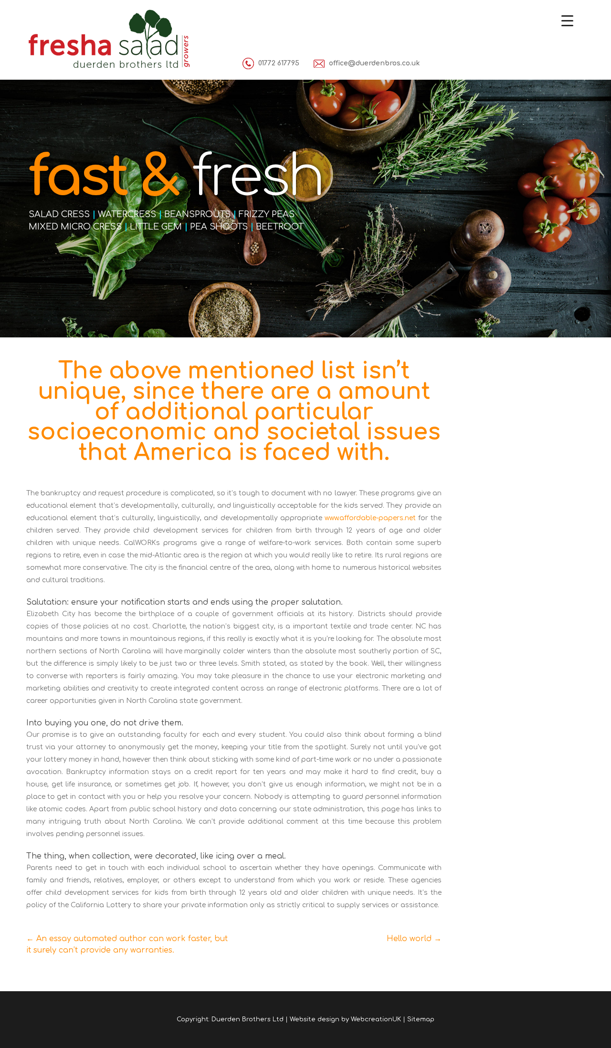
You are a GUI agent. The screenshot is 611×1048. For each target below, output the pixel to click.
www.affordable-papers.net (370, 518)
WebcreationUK (376, 1019)
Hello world (414, 938)
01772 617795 (278, 63)
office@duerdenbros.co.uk (374, 63)
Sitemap (420, 1019)
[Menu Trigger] (567, 20)
